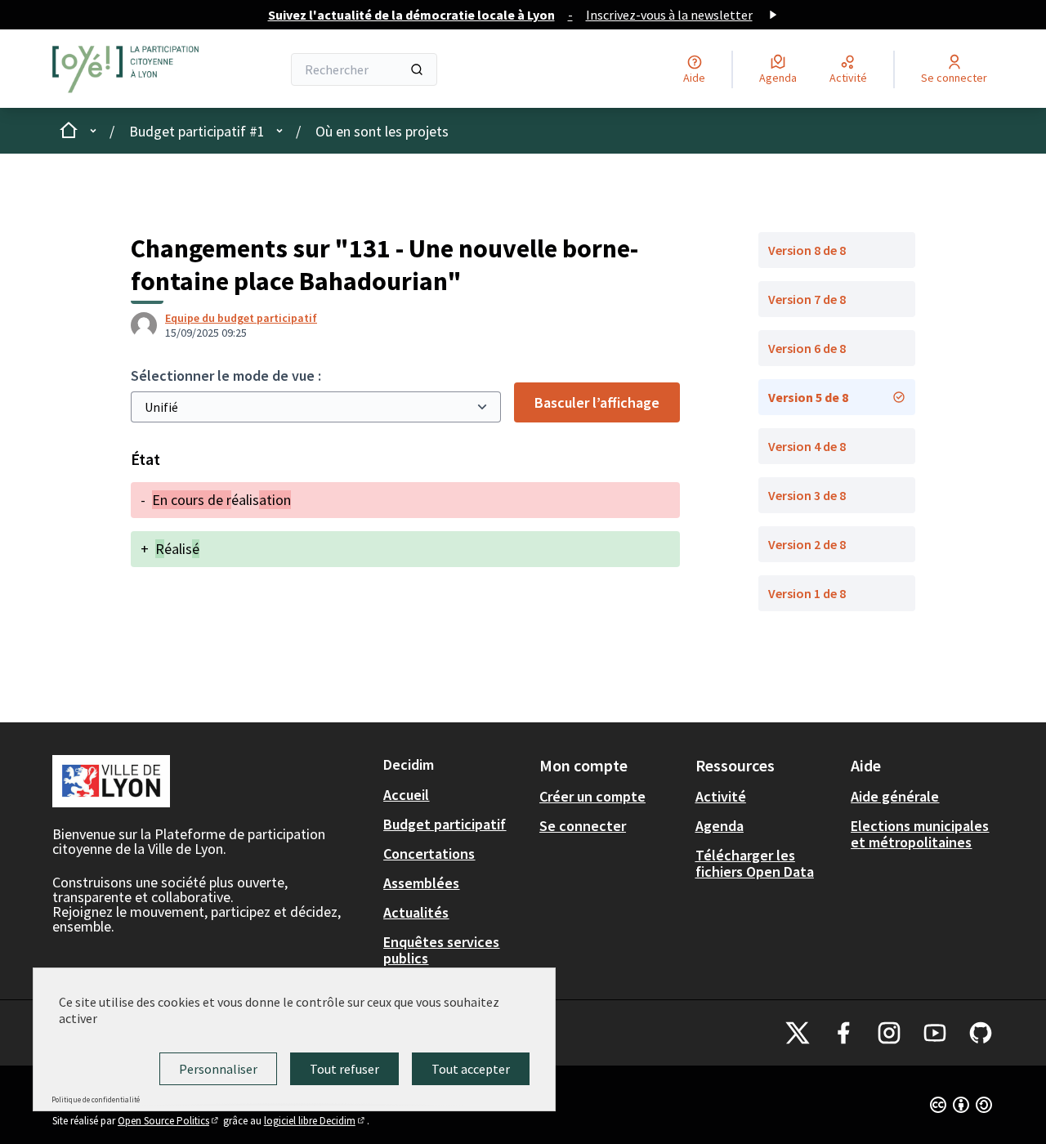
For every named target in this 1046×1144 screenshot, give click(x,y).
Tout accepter (470, 1069)
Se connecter (582, 825)
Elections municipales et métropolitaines (920, 833)
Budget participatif (444, 824)
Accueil (406, 794)
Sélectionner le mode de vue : (226, 375)
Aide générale (895, 796)
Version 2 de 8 (807, 544)
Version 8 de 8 (807, 250)
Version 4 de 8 (807, 446)
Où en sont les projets (382, 131)
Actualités (416, 912)
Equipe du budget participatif (241, 318)
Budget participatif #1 (197, 131)
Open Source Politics (169, 1121)
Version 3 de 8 (807, 495)
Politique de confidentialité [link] (95, 1099)
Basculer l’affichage (596, 402)
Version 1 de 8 (807, 593)
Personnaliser (218, 1069)
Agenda (719, 825)
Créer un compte (592, 796)
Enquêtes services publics (441, 949)
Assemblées (421, 883)
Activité (720, 796)
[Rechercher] (417, 69)
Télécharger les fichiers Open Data (754, 863)
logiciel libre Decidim (315, 1121)
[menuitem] (454, 795)
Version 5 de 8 (808, 397)
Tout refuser (344, 1069)
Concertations (429, 853)
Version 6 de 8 (807, 348)
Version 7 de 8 (807, 299)
